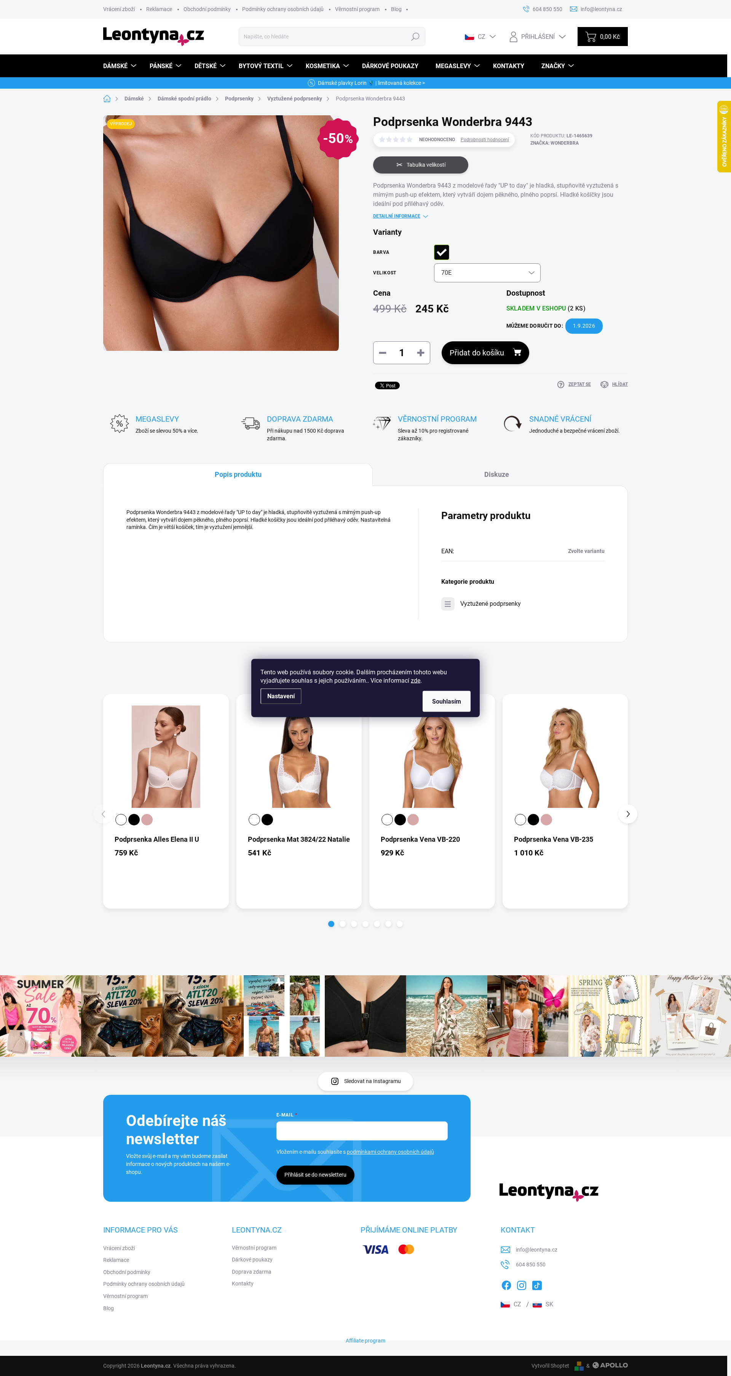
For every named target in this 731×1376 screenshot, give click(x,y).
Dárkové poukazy (252, 1260)
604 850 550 (531, 1264)
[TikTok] (537, 1284)
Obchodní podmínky (207, 9)
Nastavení (281, 696)
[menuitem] (120, 66)
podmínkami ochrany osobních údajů (390, 1152)
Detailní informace (396, 216)
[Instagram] (521, 1284)
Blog (396, 9)
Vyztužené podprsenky (490, 603)
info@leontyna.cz (536, 1250)
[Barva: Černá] (134, 819)
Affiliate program (365, 1341)
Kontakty (243, 1283)
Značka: (554, 143)
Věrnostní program (357, 9)
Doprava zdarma (251, 1272)
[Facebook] (506, 1284)
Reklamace (159, 9)
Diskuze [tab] (496, 474)
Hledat (415, 36)
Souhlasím (446, 701)
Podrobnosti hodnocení (485, 139)
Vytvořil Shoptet (550, 1366)
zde (415, 680)
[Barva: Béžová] (147, 819)
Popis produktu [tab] (238, 474)
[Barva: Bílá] (121, 819)
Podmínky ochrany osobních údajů (283, 9)
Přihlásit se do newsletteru (315, 1175)
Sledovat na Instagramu (372, 1081)
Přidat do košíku (477, 352)
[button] (331, 924)
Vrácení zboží (119, 9)
